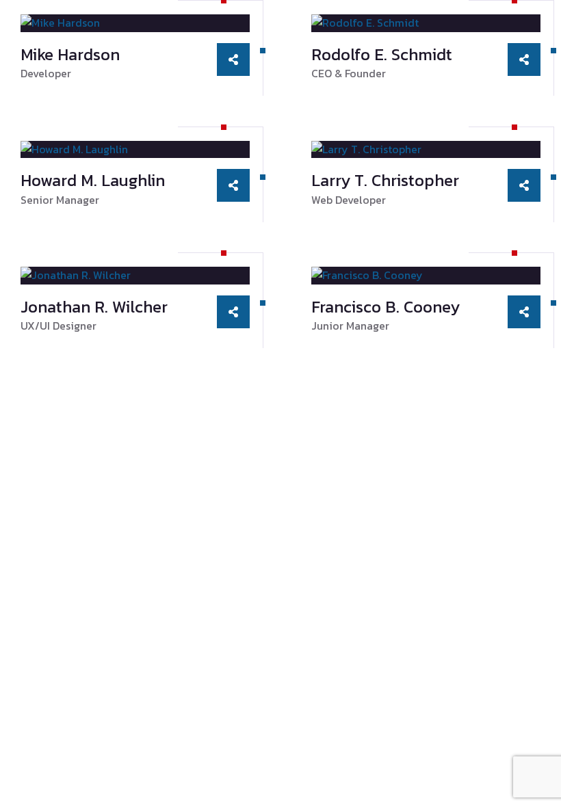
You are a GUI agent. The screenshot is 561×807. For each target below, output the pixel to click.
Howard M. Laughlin (93, 180)
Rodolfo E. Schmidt (381, 54)
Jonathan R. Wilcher (94, 307)
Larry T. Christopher (385, 180)
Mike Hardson (70, 54)
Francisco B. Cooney (385, 307)
